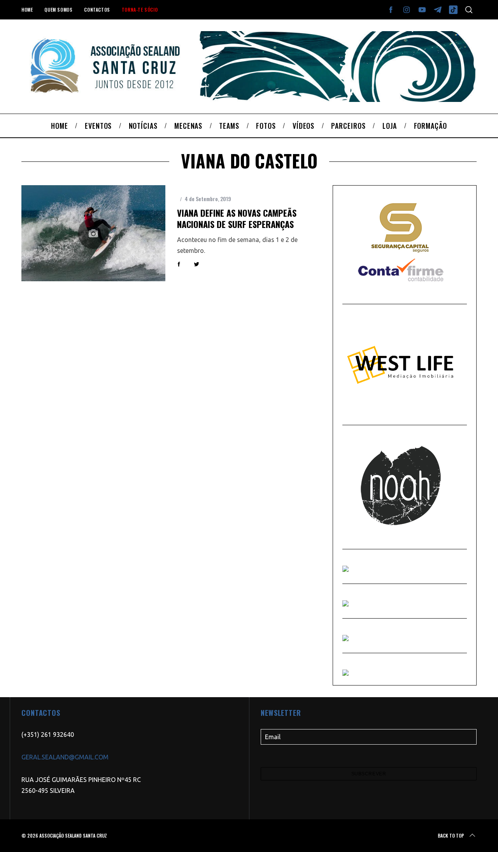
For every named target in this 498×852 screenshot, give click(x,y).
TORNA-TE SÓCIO (140, 9)
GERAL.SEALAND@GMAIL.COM (65, 757)
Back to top (451, 835)
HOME (27, 9)
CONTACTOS (97, 9)
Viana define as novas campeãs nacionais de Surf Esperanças (236, 218)
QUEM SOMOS (58, 9)
